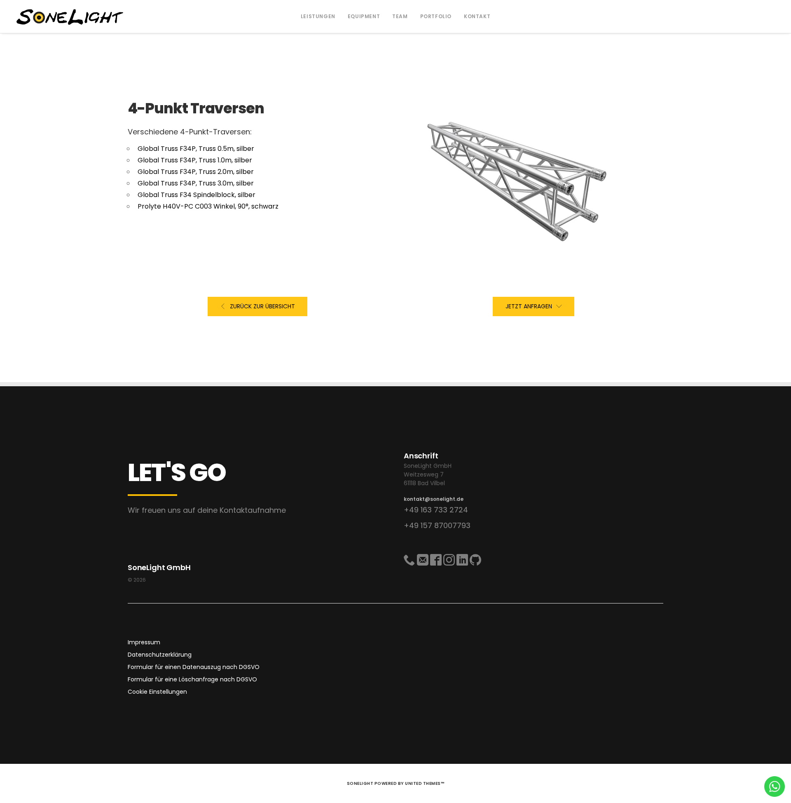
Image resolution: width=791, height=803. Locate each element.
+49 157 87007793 (437, 525)
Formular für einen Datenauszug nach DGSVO (194, 667)
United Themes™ (424, 783)
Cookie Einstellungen (157, 692)
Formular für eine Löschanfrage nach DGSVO (192, 679)
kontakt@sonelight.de (433, 498)
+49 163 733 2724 (436, 510)
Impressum (144, 642)
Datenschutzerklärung (160, 654)
